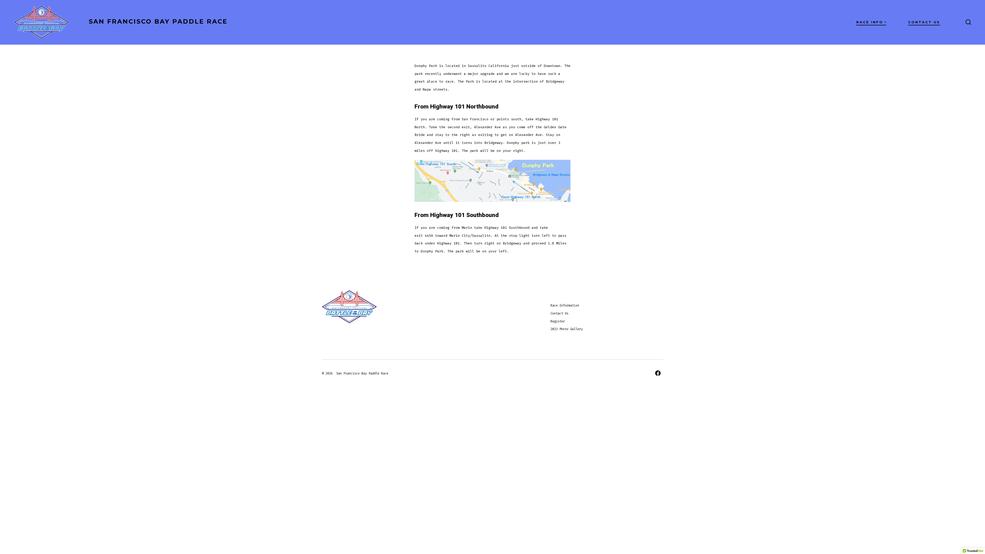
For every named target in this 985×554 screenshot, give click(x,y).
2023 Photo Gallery (566, 329)
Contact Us (924, 22)
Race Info (869, 22)
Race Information (564, 305)
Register (557, 321)
